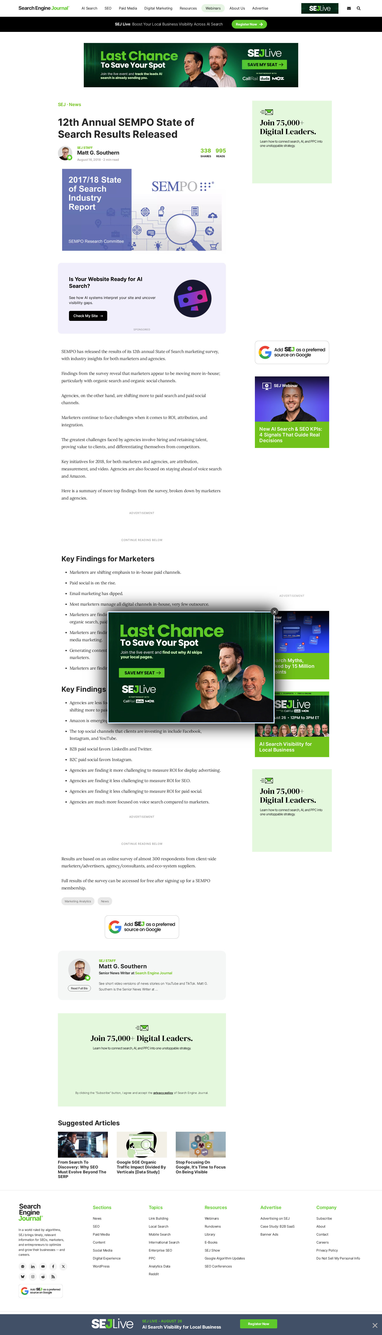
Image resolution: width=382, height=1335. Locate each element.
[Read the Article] (83, 1145)
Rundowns (213, 1226)
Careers (322, 1242)
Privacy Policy (327, 1250)
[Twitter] (63, 1267)
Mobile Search (160, 1234)
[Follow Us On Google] (142, 927)
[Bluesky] (23, 1277)
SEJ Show (212, 1250)
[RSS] (53, 1277)
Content (99, 1242)
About (320, 1226)
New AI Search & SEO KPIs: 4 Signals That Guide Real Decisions (290, 435)
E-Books (211, 1242)
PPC (152, 1258)
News (105, 901)
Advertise (260, 8)
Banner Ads (269, 1234)
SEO (108, 8)
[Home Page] (44, 8)
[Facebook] (53, 1267)
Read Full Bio (79, 988)
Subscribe (324, 1218)
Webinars (213, 8)
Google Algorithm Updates (225, 1258)
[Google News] (23, 1267)
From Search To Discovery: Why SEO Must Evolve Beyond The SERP (82, 1169)
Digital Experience (106, 1258)
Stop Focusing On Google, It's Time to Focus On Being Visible (201, 1167)
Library (210, 1234)
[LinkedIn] (33, 1267)
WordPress (101, 1266)
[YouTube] (43, 1267)
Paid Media (128, 8)
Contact (322, 1234)
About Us (237, 8)
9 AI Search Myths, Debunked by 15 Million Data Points (286, 666)
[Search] (358, 8)
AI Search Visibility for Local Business (285, 747)
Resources (188, 8)
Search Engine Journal (153, 973)
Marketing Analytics (78, 901)
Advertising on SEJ (274, 1218)
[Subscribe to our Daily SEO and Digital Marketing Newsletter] (349, 8)
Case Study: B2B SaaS (277, 1226)
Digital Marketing (158, 8)
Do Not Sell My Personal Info (338, 1258)
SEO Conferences (218, 1266)
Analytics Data (159, 1266)
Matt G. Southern (98, 152)
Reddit (154, 1274)
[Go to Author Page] (65, 153)
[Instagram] (33, 1277)
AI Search (89, 8)
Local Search (158, 1226)
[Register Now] (292, 398)
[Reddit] (43, 1277)
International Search (164, 1242)
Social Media (102, 1250)
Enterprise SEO (160, 1250)
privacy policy (163, 1093)
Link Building (158, 1218)
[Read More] (292, 631)
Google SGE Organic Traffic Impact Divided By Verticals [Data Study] (141, 1167)
